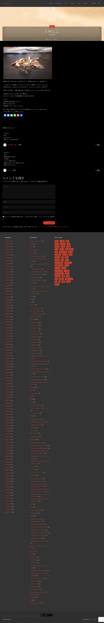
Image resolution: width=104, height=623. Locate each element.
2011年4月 (7, 462)
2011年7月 (7, 453)
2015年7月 (7, 336)
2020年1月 (8, 269)
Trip (31, 600)
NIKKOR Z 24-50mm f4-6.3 (38, 422)
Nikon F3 (33, 427)
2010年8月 (8, 484)
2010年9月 (8, 481)
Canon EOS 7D (35, 277)
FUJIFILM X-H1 (35, 331)
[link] (99, 3)
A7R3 (56, 241)
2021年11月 (8, 252)
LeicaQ (62, 249)
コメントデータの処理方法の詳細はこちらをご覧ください (54, 226)
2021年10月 (8, 255)
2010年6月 (8, 490)
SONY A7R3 (34, 560)
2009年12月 (8, 506)
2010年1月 (7, 503)
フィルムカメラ (59, 273)
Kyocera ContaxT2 (36, 311)
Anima (92, 619)
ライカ (67, 273)
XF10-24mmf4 (59, 262)
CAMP (56, 243)
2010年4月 (8, 495)
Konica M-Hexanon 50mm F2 (39, 445)
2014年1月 (7, 383)
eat (52, 26)
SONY (31, 554)
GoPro (31, 390)
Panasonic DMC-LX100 (37, 481)
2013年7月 (7, 400)
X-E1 (62, 260)
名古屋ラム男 (12, 145)
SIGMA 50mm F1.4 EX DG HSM (39, 532)
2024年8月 (8, 241)
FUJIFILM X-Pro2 (35, 334)
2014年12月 (8, 355)
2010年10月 (8, 478)
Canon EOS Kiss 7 (36, 308)
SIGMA (31, 516)
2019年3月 (8, 280)
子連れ (61, 279)
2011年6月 (7, 456)
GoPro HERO (34, 393)
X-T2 (67, 260)
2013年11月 (8, 389)
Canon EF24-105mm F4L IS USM (40, 264)
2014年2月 (8, 381)
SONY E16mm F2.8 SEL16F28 (39, 570)
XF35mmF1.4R (59, 265)
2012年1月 (7, 436)
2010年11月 (8, 476)
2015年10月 (8, 327)
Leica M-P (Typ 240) (36, 405)
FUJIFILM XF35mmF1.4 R (37, 379)
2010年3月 (8, 498)
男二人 (68, 281)
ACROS (62, 241)
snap (70, 254)
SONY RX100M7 (35, 589)
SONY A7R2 (34, 557)
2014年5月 (8, 372)
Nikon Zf (33, 430)
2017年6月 (8, 291)
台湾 (56, 279)
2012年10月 (8, 425)
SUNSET (57, 257)
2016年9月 (8, 311)
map (19, 101)
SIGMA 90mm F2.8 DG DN (38, 535)
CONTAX (63, 243)
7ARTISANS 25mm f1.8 (37, 443)
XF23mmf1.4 (68, 262)
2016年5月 (8, 322)
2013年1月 (7, 417)
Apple (31, 246)
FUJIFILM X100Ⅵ (35, 353)
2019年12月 (8, 272)
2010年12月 (8, 473)
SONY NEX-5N (35, 581)
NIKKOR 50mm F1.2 (36, 419)
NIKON (31, 416)
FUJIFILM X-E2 (35, 325)
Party (31, 504)
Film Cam (32, 304)
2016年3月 (8, 325)
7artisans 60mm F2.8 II (36, 241)
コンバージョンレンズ (37, 472)
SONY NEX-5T (35, 587)
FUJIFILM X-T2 (35, 342)
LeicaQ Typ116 (35, 413)
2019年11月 (8, 274)
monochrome (62, 252)
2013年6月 (8, 403)
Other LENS (33, 439)
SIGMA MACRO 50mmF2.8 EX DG (40, 541)
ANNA (31, 244)
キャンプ (57, 268)
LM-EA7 (34, 469)
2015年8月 (8, 333)
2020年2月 (8, 266)
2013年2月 (7, 414)
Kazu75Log (6, 3)
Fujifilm (57, 246)
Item (31, 399)
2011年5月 (7, 459)
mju (56, 252)
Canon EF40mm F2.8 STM (38, 272)
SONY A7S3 (34, 563)
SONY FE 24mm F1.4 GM (37, 578)
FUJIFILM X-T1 (34, 339)
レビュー (57, 276)
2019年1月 (7, 286)
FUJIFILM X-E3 (35, 328)
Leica (31, 402)
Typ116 (57, 260)
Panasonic (33, 475)
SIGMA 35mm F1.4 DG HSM (38, 530)
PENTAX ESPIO (35, 316)
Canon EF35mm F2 (36, 269)
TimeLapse (33, 597)
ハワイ (63, 268)
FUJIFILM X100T (35, 350)
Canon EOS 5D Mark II (37, 274)
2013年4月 (8, 408)
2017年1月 (7, 302)
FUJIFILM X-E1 (35, 322)
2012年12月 (8, 420)
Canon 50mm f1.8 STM (37, 256)
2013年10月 (8, 392)
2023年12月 (8, 244)
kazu (9, 170)
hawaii (62, 246)
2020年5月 (8, 258)
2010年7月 (8, 487)
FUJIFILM (32, 319)
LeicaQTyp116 (69, 249)
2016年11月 (8, 305)
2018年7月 (8, 288)
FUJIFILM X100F (35, 348)
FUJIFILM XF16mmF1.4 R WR (38, 369)
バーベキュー (58, 270)
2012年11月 (8, 422)
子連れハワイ (68, 279)
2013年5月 (7, 406)
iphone (33, 250)
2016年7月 (8, 316)
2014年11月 (8, 358)
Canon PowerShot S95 (37, 280)
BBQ (67, 241)
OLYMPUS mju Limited (37, 313)
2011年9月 (7, 448)
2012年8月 (8, 431)
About (30, 616)
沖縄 (63, 281)
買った (57, 284)
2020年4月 (8, 260)
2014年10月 (8, 361)
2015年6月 (8, 339)
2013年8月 (8, 397)
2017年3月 (7, 297)
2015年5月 (7, 341)
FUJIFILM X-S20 (35, 336)
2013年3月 (7, 411)
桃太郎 (5, 99)
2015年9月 (8, 330)
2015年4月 (8, 344)
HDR (31, 396)
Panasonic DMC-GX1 (37, 478)
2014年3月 (8, 378)
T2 (62, 257)
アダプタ (33, 466)
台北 (68, 276)
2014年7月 (8, 369)
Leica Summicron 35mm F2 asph (40, 408)
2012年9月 (8, 428)
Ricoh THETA (34, 513)
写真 (63, 276)
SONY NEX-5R (35, 584)
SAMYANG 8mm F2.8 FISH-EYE (39, 448)
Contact (36, 616)
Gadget (32, 387)
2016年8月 (8, 313)
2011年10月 (8, 445)
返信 (98, 145)
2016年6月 (8, 319)
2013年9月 (8, 395)
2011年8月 (7, 450)
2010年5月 (8, 492)
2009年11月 (8, 509)
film (68, 243)
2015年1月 (7, 353)
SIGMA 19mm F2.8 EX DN (38, 524)
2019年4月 (8, 277)
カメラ (66, 265)
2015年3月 (7, 347)
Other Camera (34, 433)
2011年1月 (7, 470)
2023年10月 (8, 249)
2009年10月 (8, 512)
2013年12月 (8, 386)
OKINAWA (57, 254)
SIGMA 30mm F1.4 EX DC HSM (39, 527)
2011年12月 (8, 439)
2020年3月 (8, 263)
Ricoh (31, 507)
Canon (32, 253)
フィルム (66, 270)
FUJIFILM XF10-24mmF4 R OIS (39, 361)
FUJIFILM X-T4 (35, 345)
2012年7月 (7, 434)
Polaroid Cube (35, 436)
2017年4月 (8, 294)
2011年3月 (7, 464)
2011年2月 (7, 467)
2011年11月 (8, 442)
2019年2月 (8, 283)
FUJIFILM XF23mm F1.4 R (37, 377)
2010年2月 (8, 501)
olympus (65, 254)
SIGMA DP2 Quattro (36, 538)
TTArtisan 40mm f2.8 (35, 603)
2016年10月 (8, 308)
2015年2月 (7, 350)
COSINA (32, 283)
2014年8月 (8, 367)
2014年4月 (8, 375)
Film (31, 302)
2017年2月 (7, 300)
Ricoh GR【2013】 (36, 510)
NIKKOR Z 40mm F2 (36, 425)
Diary (31, 296)
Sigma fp (32, 551)
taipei (66, 257)
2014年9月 (8, 364)
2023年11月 (8, 246)
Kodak (68, 246)
